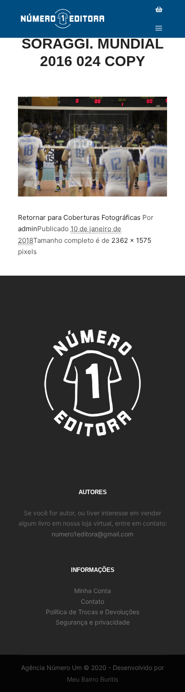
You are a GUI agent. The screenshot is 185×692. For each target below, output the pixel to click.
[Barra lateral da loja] (159, 9)
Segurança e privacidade (93, 622)
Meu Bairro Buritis (92, 679)
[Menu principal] (159, 28)
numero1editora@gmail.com (92, 534)
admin (27, 228)
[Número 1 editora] (63, 19)
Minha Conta (92, 590)
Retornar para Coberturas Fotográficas (79, 217)
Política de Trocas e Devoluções (92, 612)
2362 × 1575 (131, 240)
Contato (92, 601)
